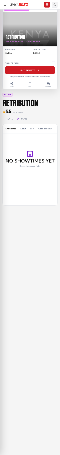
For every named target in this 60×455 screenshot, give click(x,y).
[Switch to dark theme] (55, 5)
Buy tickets (27, 70)
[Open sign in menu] (47, 5)
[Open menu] (5, 5)
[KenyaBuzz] (19, 5)
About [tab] (23, 128)
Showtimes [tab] (11, 128)
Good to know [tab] (45, 128)
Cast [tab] (32, 128)
